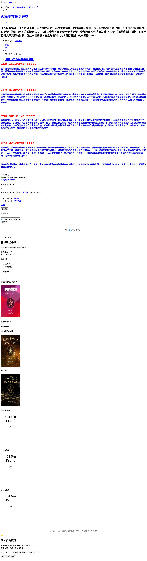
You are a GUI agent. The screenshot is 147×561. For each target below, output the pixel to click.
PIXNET (57, 531)
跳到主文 (4, 23)
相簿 (7, 45)
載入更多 (4, 209)
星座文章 (17, 201)
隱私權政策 (85, 531)
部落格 (7, 48)
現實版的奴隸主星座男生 (19, 59)
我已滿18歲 (5, 557)
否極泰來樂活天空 (14, 17)
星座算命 (17, 198)
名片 (7, 50)
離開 (12, 557)
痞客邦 (23, 192)
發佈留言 (4, 222)
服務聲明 (94, 531)
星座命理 (18, 41)
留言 (28, 192)
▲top (3, 205)
